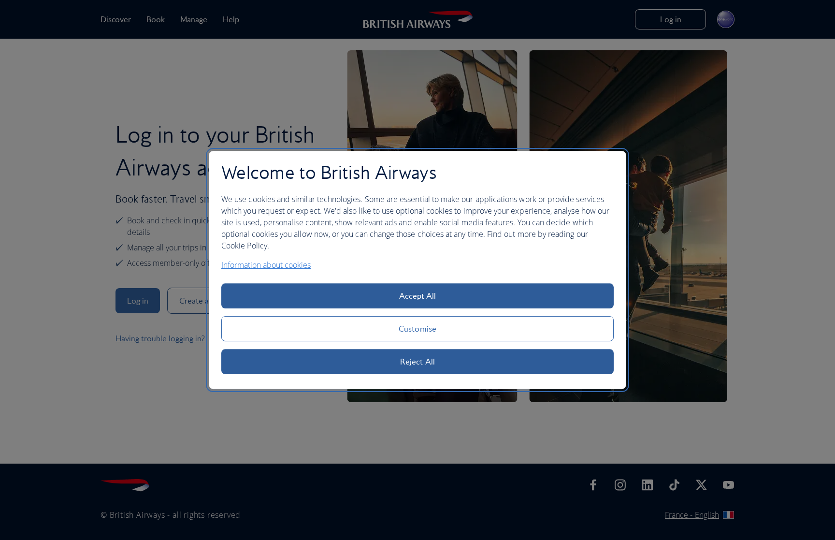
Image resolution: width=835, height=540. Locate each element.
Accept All (417, 296)
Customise (417, 329)
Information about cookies (266, 265)
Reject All (417, 361)
